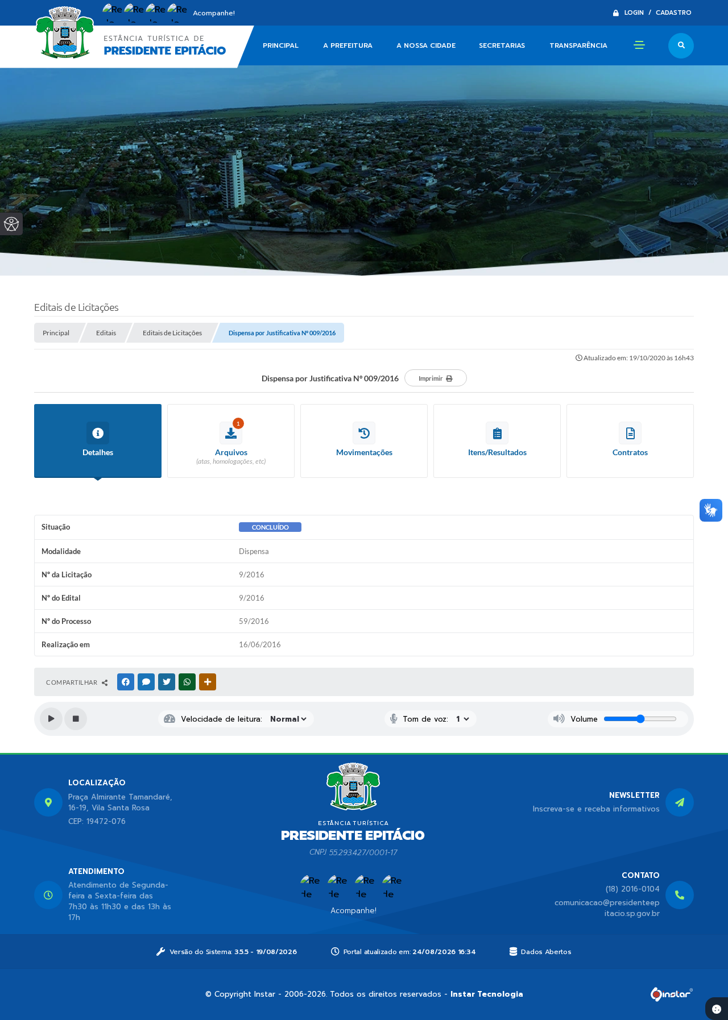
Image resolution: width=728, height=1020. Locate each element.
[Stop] (75, 718)
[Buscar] (681, 46)
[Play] (51, 718)
